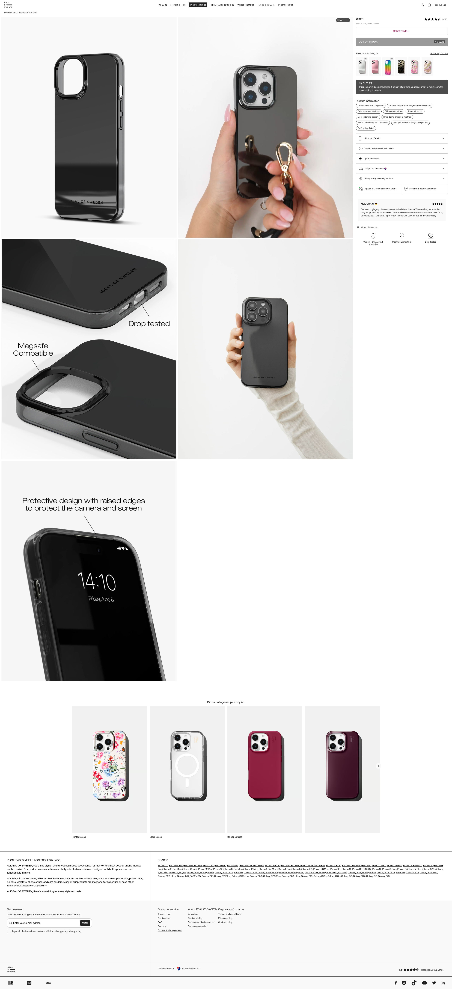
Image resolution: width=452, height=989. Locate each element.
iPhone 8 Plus (389, 869)
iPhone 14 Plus (394, 865)
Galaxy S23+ (369, 872)
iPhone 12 (217, 869)
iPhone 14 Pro (379, 865)
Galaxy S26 (193, 872)
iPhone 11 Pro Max (267, 869)
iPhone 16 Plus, (272, 865)
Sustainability (195, 918)
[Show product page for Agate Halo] (427, 66)
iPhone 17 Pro (175, 865)
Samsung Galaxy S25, (245, 872)
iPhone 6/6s (429, 869)
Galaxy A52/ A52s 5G (188, 876)
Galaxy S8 (371, 876)
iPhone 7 (401, 869)
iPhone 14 (366, 865)
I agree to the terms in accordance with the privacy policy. (47, 931)
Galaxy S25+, (264, 872)
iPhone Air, (208, 865)
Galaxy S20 (256, 876)
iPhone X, (346, 869)
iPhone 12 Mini (250, 869)
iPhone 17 (163, 865)
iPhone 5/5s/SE (177, 872)
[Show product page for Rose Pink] (375, 66)
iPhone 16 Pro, (257, 865)
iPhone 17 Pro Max (192, 865)
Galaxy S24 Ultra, (328, 872)
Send (85, 923)
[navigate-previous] (378, 766)
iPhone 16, (245, 865)
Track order (164, 914)
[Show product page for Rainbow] (388, 66)
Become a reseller (197, 926)
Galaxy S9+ (359, 876)
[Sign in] (422, 4)
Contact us (164, 918)
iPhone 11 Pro (284, 869)
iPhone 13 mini (189, 869)
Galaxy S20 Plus (272, 876)
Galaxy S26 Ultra (224, 872)
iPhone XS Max (321, 869)
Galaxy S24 (297, 872)
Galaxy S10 (307, 876)
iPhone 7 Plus (414, 869)
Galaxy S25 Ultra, (281, 872)
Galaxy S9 (346, 876)
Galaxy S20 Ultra (291, 876)
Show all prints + (439, 53)
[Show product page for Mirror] (362, 66)
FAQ (160, 922)
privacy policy (75, 931)
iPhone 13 (427, 865)
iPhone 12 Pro (205, 869)
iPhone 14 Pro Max (412, 865)
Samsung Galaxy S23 (349, 872)
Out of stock (401, 42)
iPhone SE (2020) (361, 869)
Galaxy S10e (334, 876)
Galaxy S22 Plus (428, 872)
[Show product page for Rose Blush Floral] (414, 66)
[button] (422, 969)
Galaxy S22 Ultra (167, 876)
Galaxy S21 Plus (222, 876)
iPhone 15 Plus (333, 865)
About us (193, 914)
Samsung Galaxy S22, (408, 872)
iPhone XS (306, 869)
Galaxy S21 (207, 876)
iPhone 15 (305, 865)
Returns (162, 926)
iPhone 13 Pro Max (171, 869)
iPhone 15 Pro (317, 865)
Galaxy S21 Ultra (240, 876)
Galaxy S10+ (320, 876)
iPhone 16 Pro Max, (290, 865)
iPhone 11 (296, 869)
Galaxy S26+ (207, 872)
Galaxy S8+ (384, 876)
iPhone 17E (220, 865)
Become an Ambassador (201, 922)
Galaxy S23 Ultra (386, 872)
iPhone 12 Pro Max (233, 869)
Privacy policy (225, 918)
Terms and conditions (229, 914)
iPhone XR (334, 869)
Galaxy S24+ (311, 872)
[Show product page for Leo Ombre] (401, 66)
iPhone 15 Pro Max (351, 865)
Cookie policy (225, 922)
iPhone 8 (376, 869)
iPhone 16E (232, 865)
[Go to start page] (8, 5)
